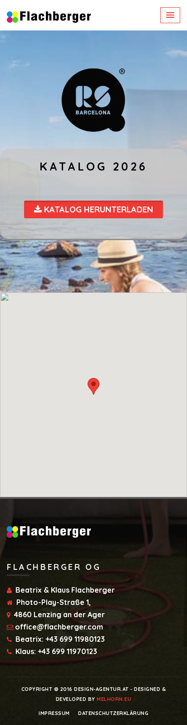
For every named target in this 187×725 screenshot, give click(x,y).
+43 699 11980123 (75, 639)
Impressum (54, 713)
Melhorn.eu (114, 699)
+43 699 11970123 (67, 651)
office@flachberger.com (59, 626)
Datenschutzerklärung (113, 713)
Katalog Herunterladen (97, 209)
